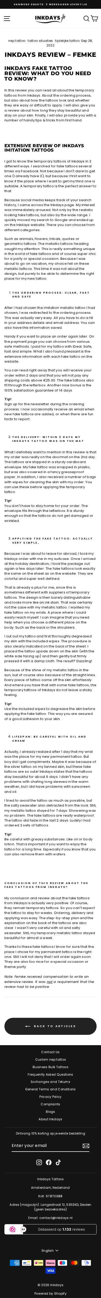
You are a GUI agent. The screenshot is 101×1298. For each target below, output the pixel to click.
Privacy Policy (50, 1097)
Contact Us (50, 1052)
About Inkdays (50, 1119)
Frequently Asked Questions (50, 1075)
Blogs (50, 1112)
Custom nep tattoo (50, 1060)
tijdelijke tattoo (67, 40)
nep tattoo (16, 40)
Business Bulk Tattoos (50, 1067)
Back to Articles (54, 1026)
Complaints (50, 1104)
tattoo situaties (40, 40)
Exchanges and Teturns (50, 1082)
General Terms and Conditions (50, 1089)
